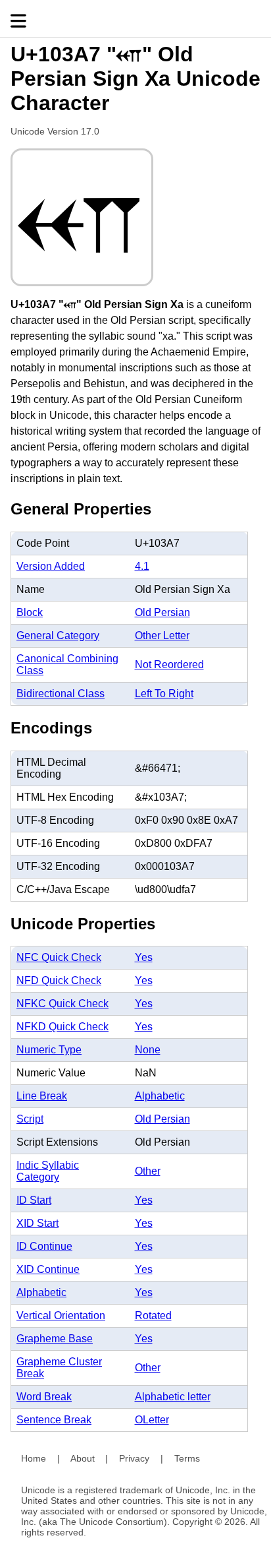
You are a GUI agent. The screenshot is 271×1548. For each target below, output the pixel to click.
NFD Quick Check (58, 980)
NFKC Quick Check (62, 1003)
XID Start (37, 1223)
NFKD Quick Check (62, 1026)
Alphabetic (160, 1095)
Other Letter (162, 635)
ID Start (33, 1200)
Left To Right (164, 693)
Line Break (41, 1095)
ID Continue (44, 1246)
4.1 (142, 566)
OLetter (152, 1419)
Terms (187, 1458)
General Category (57, 635)
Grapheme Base (54, 1338)
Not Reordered (169, 664)
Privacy (134, 1458)
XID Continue (48, 1269)
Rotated (153, 1315)
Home (33, 1458)
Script (29, 1119)
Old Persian (162, 612)
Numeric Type (49, 1049)
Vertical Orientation (60, 1315)
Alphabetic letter (172, 1396)
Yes (144, 957)
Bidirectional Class (60, 693)
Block (29, 612)
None (147, 1049)
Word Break (44, 1396)
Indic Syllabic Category (47, 1171)
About (82, 1458)
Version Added (50, 566)
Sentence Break (53, 1419)
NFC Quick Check (58, 957)
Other (147, 1171)
